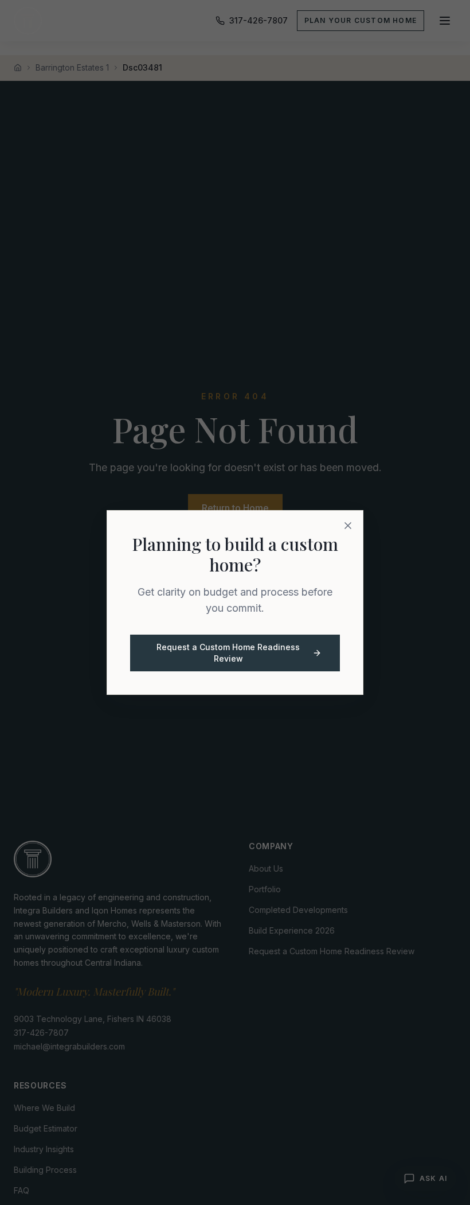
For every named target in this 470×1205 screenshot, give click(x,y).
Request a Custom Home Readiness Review (228, 652)
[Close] (348, 525)
